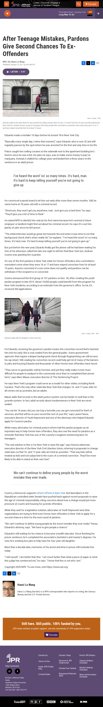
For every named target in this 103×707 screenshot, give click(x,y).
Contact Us (43, 655)
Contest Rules (44, 674)
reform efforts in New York (51, 493)
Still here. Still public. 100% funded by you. (51, 624)
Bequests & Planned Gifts (67, 675)
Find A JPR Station (87, 655)
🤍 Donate (52, 634)
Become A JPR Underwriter (65, 662)
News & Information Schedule (88, 676)
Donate (92, 4)
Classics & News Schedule (86, 662)
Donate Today (65, 655)
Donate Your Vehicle (67, 668)
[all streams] (99, 13)
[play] (7, 13)
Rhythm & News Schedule (86, 669)
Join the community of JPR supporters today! (69, 628)
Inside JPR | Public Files (46, 668)
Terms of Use (44, 661)
